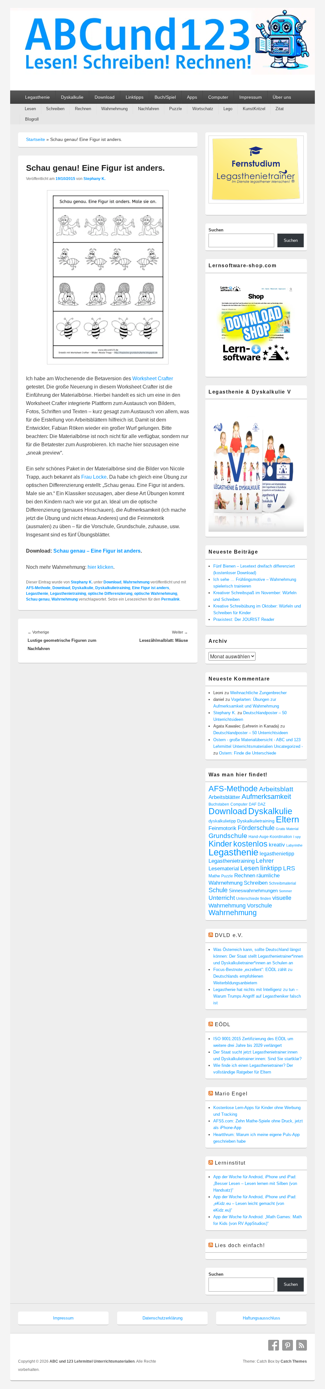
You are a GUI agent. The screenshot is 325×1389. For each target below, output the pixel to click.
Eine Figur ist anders (150, 588)
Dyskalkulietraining (112, 588)
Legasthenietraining (68, 593)
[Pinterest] (287, 1345)
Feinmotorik (222, 828)
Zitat (279, 108)
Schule (218, 890)
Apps (192, 97)
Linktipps (134, 97)
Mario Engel (231, 1093)
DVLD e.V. (229, 935)
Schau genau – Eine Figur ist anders (97, 551)
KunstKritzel (254, 108)
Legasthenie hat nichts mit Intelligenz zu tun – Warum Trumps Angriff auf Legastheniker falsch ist (257, 996)
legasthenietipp (277, 853)
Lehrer (265, 860)
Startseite (35, 139)
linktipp (271, 868)
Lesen (30, 108)
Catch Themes (294, 1361)
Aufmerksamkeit (266, 797)
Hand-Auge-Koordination (270, 836)
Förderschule (256, 827)
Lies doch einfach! (240, 1245)
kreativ (277, 845)
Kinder (220, 843)
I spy (297, 837)
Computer (218, 97)
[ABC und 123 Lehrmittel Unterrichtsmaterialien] (162, 73)
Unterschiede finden (253, 899)
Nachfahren (148, 108)
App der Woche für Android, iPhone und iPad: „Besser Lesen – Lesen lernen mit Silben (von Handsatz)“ (255, 1183)
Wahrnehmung (114, 108)
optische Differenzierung (110, 593)
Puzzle (175, 108)
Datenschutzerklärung (162, 1318)
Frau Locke (94, 477)
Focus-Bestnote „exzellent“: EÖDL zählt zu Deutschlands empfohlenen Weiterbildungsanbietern (252, 976)
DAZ (261, 804)
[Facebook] (273, 1345)
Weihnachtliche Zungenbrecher (258, 692)
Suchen (216, 230)
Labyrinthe (294, 845)
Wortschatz (202, 108)
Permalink (170, 599)
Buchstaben (219, 804)
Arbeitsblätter (224, 797)
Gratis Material (287, 829)
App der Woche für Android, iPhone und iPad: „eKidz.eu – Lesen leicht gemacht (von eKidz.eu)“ (254, 1203)
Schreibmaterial (282, 883)
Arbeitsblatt (276, 789)
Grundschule (228, 835)
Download (105, 97)
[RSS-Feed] (301, 1345)
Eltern (287, 819)
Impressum (250, 97)
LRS (289, 868)
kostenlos (250, 843)
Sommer (285, 891)
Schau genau (38, 599)
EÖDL (223, 1024)
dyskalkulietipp (222, 821)
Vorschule (259, 905)
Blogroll (32, 119)
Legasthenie (37, 97)
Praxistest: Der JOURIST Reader (243, 619)
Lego (227, 108)
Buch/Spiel (165, 97)
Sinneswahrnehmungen (253, 890)
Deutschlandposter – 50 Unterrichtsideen (250, 732)
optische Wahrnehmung (155, 593)
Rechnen (83, 108)
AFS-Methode (38, 588)
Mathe (214, 876)
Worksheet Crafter (152, 378)
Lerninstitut (230, 1163)
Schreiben (55, 108)
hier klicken (100, 567)
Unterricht (222, 897)
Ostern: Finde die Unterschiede (247, 753)
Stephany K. (94, 178)
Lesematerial (224, 869)
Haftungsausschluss (261, 1318)
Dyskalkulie (72, 97)
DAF (252, 804)
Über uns (282, 97)
